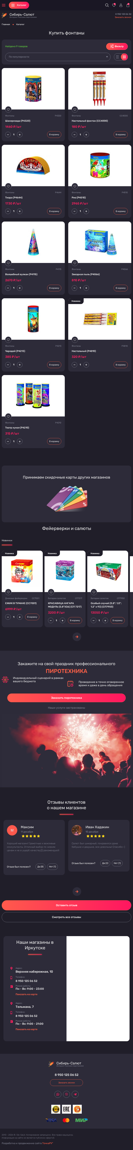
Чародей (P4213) (15, 351)
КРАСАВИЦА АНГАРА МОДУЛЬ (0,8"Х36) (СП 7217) (65, 605)
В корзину (54, 134)
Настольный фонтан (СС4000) (90, 120)
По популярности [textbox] (19, 56)
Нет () (52, 866)
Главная (6, 24)
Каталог (20, 24)
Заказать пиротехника (66, 697)
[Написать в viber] (66, 1094)
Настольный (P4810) (84, 351)
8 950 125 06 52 (123, 14)
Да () (40, 866)
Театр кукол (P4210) (17, 427)
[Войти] (120, 5)
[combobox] (57, 57)
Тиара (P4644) (14, 197)
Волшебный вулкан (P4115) (21, 274)
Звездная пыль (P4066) (86, 274)
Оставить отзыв (66, 905)
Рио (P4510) (79, 197)
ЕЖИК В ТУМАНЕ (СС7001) (21, 603)
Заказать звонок (123, 17)
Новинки (7, 540)
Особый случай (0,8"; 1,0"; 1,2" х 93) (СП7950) (106, 605)
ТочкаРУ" (47, 1143)
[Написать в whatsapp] (57, 1094)
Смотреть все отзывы (66, 917)
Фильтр (119, 46)
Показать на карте (26, 994)
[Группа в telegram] (75, 1094)
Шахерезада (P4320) (17, 120)
